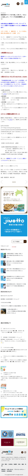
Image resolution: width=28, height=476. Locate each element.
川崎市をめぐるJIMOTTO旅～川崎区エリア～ (9, 373)
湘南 (23, 464)
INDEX (14, 182)
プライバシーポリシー (19, 469)
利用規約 (3, 471)
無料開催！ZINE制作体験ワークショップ (12, 337)
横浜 (6, 464)
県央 (19, 464)
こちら (4, 94)
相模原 (15, 464)
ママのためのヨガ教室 (8, 347)
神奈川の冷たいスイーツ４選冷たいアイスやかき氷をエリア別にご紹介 (12, 391)
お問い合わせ (10, 469)
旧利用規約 (9, 471)
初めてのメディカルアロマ (9, 328)
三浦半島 (10, 464)
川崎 (2, 464)
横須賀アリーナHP (11, 158)
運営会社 (3, 469)
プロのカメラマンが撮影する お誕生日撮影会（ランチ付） (15, 356)
